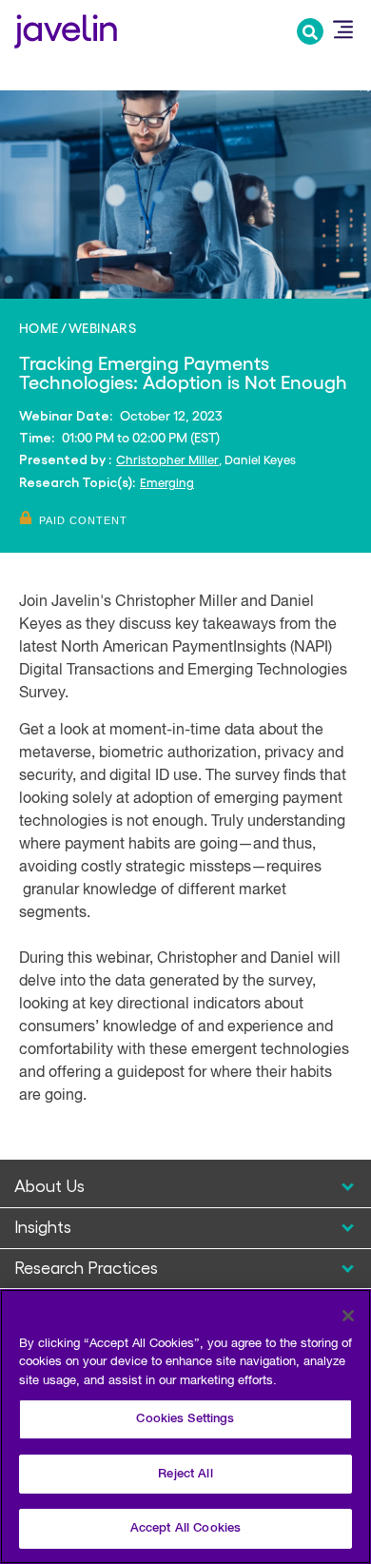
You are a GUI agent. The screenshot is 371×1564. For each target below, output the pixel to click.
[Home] (65, 29)
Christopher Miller (167, 459)
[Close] (348, 1316)
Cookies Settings (185, 1419)
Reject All (185, 1474)
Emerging (167, 482)
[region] (185, 1426)
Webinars (102, 327)
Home (39, 327)
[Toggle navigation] (342, 29)
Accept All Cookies (185, 1528)
